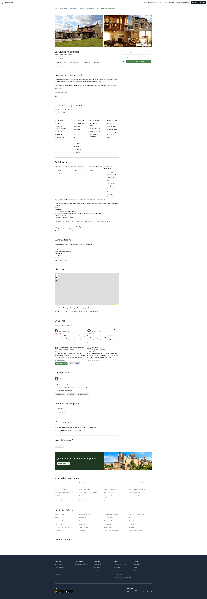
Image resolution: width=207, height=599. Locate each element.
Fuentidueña (82, 517)
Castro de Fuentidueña (135, 521)
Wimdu (136, 567)
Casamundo (137, 571)
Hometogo (137, 564)
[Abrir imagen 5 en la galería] (140, 39)
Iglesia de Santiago (109, 492)
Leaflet (103, 304)
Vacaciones (97, 567)
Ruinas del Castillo (84, 486)
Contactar (58, 574)
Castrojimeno (58, 524)
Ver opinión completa (60, 342)
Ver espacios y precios (138, 61)
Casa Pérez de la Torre (61, 501)
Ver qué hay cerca (60, 56)
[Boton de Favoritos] (148, 18)
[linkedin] (151, 592)
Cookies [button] (116, 571)
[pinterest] (147, 592)
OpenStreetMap (115, 304)
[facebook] (128, 592)
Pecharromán (107, 524)
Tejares (56, 517)
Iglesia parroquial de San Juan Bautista (65, 492)
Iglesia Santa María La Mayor (62, 486)
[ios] (69, 591)
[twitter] (136, 592)
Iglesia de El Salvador (134, 492)
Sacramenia (132, 527)
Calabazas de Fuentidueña (62, 521)
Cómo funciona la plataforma (122, 577)
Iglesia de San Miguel (84, 483)
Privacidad (117, 567)
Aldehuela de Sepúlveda (135, 530)
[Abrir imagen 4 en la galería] (116, 39)
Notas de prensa (60, 567)
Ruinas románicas (59, 483)
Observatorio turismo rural (62, 571)
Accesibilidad (118, 574)
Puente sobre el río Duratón (136, 483)
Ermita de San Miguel (60, 489)
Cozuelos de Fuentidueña (111, 530)
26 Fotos (141, 44)
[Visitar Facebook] (56, 96)
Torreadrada (107, 527)
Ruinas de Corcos (133, 501)
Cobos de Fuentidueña (85, 514)
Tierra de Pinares (83, 544)
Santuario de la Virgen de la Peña (88, 492)
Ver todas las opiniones (61, 363)
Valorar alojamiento (74, 363)
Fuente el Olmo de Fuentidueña (137, 514)
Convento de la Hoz (84, 489)
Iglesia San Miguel (108, 483)
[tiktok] (140, 592)
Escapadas (97, 564)
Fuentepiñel (82, 521)
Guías (159, 2)
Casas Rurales (152, 2)
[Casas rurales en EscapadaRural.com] (7, 3)
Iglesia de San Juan (84, 501)
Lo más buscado (99, 571)
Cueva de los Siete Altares (111, 489)
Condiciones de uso (120, 564)
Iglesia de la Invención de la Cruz (137, 489)
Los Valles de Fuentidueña (111, 514)
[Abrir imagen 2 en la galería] (116, 23)
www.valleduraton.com (61, 92)
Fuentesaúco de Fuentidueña (62, 527)
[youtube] (144, 592)
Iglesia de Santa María (135, 495)
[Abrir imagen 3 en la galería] (140, 23)
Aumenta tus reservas (81, 564)
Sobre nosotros (59, 564)
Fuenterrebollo (58, 530)
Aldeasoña (82, 530)
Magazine (171, 2)
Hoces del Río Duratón (61, 544)
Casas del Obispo (109, 501)
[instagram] (132, 592)
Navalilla (131, 517)
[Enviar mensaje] (123, 61)
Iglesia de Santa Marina (135, 486)
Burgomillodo (82, 524)
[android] (59, 591)
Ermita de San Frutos (109, 486)
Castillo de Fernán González (62, 495)
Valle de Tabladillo (84, 527)
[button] (86, 290)
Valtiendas (131, 524)
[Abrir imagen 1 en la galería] (79, 31)
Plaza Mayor (82, 495)
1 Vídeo (148, 44)
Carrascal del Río (108, 517)
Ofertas (165, 2)
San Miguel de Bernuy (60, 514)
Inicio (145, 2)
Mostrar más (58, 88)
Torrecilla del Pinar (109, 521)
